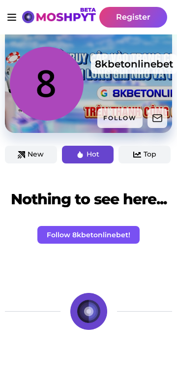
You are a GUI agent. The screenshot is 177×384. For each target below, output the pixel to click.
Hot (93, 154)
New (36, 154)
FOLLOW (120, 118)
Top (150, 154)
